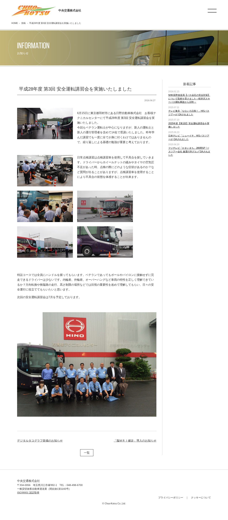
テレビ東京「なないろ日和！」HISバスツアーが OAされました (188, 113)
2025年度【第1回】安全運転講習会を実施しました (188, 125)
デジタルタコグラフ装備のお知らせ (40, 440)
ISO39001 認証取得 (28, 492)
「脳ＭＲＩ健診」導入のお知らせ (135, 440)
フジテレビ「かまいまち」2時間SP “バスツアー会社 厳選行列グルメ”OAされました (189, 151)
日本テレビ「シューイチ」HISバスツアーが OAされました (188, 137)
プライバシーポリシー (170, 497)
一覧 (87, 452)
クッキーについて (201, 497)
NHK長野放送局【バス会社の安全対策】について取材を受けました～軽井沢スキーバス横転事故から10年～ (189, 98)
